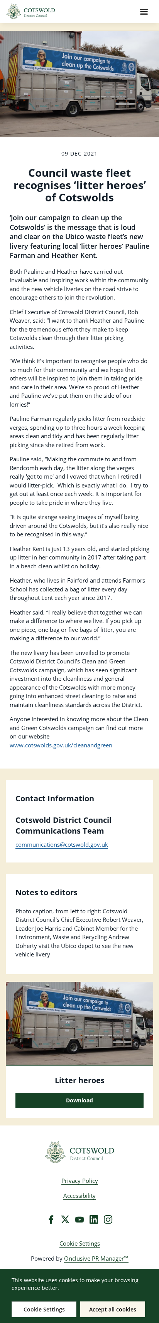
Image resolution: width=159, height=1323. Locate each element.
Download (79, 1100)
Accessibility (79, 1195)
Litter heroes (80, 1080)
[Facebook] (51, 1219)
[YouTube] (79, 1219)
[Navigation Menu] (144, 11)
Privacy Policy (79, 1180)
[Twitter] (65, 1219)
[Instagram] (108, 1219)
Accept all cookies (112, 1309)
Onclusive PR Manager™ (96, 1258)
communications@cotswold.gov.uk (61, 844)
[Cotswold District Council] (79, 1152)
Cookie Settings (79, 1243)
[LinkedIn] (94, 1219)
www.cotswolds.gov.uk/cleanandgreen (61, 745)
